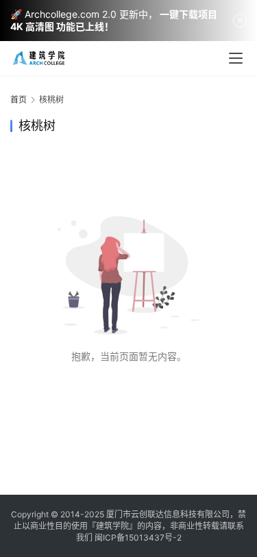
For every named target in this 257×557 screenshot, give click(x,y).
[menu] (235, 58)
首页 (18, 99)
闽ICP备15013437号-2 (138, 537)
